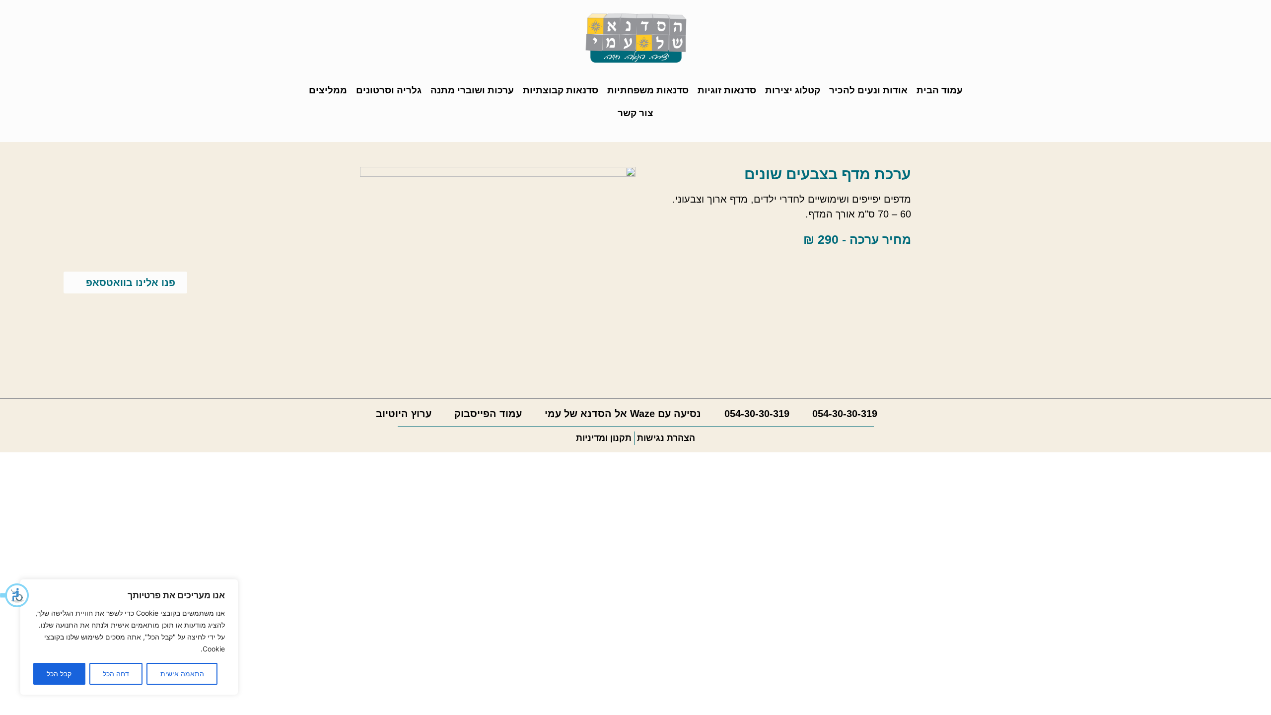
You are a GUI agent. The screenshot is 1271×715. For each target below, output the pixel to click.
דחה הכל (116, 673)
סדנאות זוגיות (727, 90)
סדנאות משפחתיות (648, 90)
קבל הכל (59, 673)
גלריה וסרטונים (389, 90)
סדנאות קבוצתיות (560, 90)
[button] (15, 595)
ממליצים (328, 90)
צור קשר (635, 113)
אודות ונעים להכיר (868, 90)
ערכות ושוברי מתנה (472, 90)
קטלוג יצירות (792, 90)
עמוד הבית (940, 90)
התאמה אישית (182, 673)
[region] (129, 637)
